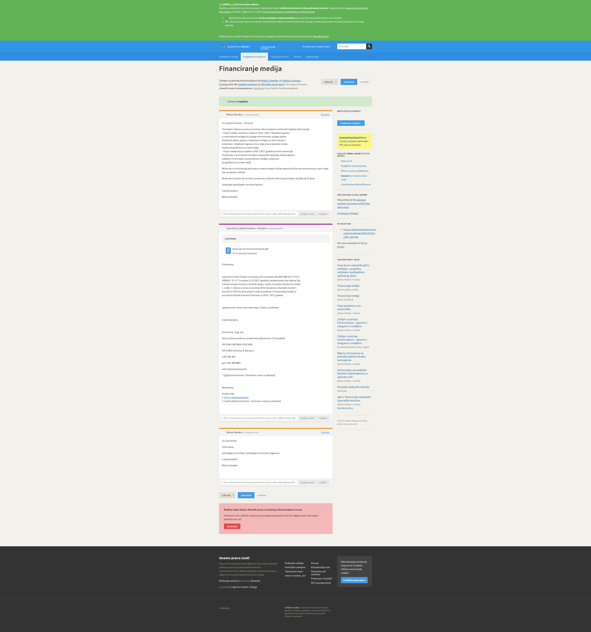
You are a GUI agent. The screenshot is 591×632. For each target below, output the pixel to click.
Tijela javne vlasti (279, 56)
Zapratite (349, 81)
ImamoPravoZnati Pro (351, 137)
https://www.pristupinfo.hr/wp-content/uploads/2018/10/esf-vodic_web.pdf (360, 233)
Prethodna (343, 213)
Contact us (258, 88)
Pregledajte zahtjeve (254, 56)
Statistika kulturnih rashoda (353, 387)
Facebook (369, 608)
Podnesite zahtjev (228, 56)
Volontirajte (312, 56)
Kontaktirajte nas (320, 567)
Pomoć (297, 56)
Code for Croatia (239, 586)
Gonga (253, 586)
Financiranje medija (348, 285)
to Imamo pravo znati (354, 177)
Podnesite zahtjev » (351, 123)
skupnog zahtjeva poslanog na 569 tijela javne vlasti (353, 203)
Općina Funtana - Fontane (348, 279)
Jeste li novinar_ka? (295, 575)
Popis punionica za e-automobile (349, 307)
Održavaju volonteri (229, 580)
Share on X (346, 161)
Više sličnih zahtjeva (345, 408)
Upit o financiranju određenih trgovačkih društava (354, 398)
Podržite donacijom (354, 580)
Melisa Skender (270, 80)
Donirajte (232, 526)
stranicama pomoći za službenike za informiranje (289, 11)
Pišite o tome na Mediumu (354, 170)
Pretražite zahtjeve (295, 567)
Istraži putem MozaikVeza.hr (356, 184)
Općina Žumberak (345, 299)
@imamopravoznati (362, 608)
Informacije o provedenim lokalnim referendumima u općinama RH (352, 373)
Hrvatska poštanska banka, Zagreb (353, 347)
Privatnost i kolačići (321, 578)
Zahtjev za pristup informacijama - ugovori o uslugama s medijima (352, 322)
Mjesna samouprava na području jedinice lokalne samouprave (351, 356)
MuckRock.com (321, 36)
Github (356, 608)
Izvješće (323, 214)
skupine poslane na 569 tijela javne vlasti (261, 84)
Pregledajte (241, 253)
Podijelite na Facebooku (353, 165)
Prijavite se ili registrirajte (316, 46)
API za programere (321, 582)
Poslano (325, 114)
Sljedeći (354, 213)
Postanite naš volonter (318, 573)
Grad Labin (342, 390)
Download (252, 253)
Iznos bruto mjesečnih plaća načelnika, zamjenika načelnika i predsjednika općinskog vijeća (353, 270)
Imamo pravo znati (236, 46)
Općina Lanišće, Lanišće (347, 289)
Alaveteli (255, 580)
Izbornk (328, 81)
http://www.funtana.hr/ (236, 397)
